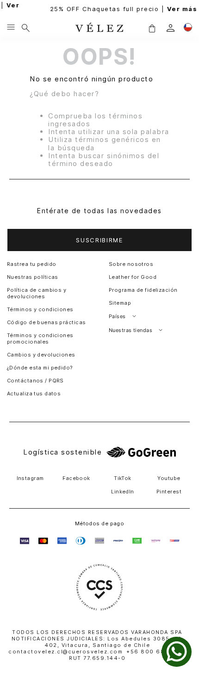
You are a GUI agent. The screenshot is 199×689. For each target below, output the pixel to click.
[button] (152, 28)
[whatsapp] (177, 652)
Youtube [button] (168, 478)
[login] (170, 28)
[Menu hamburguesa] (11, 27)
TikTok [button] (122, 478)
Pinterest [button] (168, 491)
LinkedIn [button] (122, 491)
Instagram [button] (30, 478)
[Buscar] (26, 27)
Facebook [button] (76, 478)
